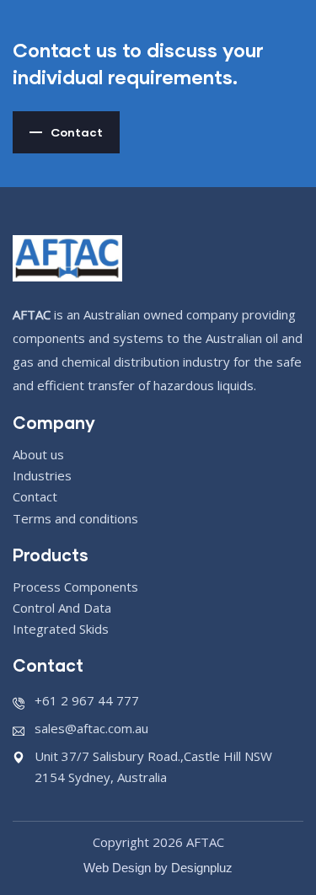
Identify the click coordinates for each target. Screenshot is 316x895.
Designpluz (202, 867)
